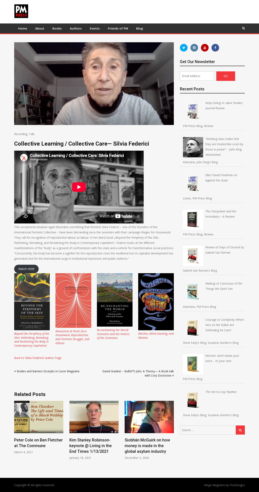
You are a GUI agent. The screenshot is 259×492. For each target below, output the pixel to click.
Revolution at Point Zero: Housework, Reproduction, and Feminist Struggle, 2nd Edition (72, 337)
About (39, 28)
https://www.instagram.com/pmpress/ (194, 48)
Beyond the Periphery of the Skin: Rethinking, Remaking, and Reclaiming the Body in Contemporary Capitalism (31, 339)
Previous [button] (16, 435)
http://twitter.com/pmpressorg (184, 48)
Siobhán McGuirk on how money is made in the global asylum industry (121, 446)
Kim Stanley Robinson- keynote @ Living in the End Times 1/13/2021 (65, 446)
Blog (139, 28)
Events (95, 28)
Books (57, 28)
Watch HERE (26, 269)
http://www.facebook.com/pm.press (215, 48)
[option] (68, 430)
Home (22, 28)
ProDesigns (237, 485)
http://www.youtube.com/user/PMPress (205, 48)
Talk (31, 134)
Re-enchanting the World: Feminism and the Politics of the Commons (113, 334)
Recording (20, 134)
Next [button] (171, 435)
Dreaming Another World (176, 440)
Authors (76, 28)
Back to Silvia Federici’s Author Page (38, 358)
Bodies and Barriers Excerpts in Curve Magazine (48, 371)
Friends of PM (118, 28)
